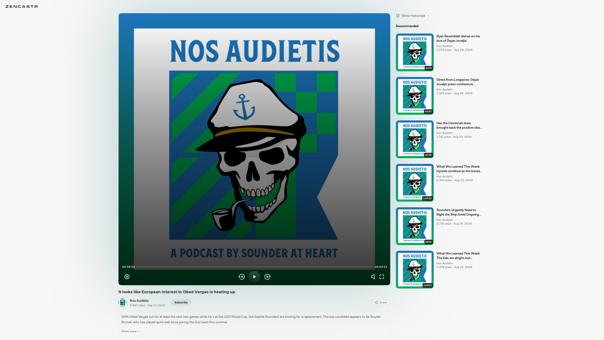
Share (383, 302)
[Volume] (374, 276)
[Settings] (127, 276)
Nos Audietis (139, 300)
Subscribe (181, 302)
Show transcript (413, 15)
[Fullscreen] (382, 276)
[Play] (254, 276)
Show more (129, 331)
